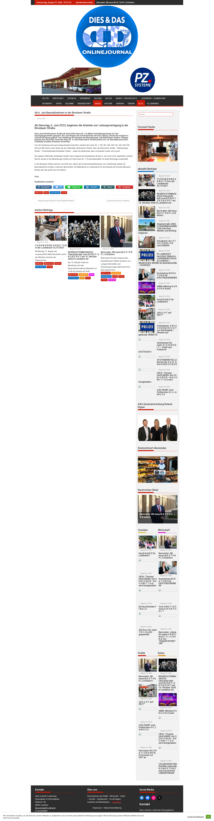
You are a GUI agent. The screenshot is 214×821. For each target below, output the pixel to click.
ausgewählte (83, 274)
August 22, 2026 (166, 603)
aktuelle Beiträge (147, 168)
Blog (141, 103)
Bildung (98, 98)
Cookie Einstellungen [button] (195, 817)
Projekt (64, 192)
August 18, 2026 (146, 603)
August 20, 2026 (166, 629)
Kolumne (70, 103)
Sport (59, 103)
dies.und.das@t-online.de (45, 808)
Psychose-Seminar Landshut (118, 201)
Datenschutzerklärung (112, 808)
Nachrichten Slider (148, 489)
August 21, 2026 (146, 747)
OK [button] (208, 817)
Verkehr (120, 103)
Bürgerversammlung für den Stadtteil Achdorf (56, 201)
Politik (45, 98)
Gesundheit (85, 98)
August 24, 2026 (164, 387)
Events (91, 274)
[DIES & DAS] (37, 98)
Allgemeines (153, 103)
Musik (88, 278)
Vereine (131, 103)
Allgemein (38, 192)
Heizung (58, 263)
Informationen (55, 192)
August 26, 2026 (42, 242)
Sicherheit (47, 103)
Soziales (72, 98)
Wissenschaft (84, 103)
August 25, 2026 (164, 309)
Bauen (98, 103)
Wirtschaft (58, 98)
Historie (108, 103)
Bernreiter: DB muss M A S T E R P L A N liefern (115, 2)
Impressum (97, 808)
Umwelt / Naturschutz (126, 98)
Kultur (109, 98)
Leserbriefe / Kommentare (153, 98)
